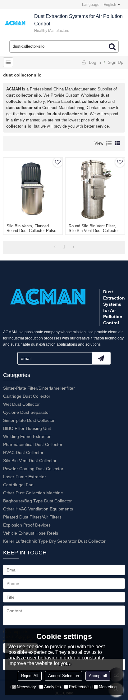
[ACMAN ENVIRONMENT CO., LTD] (15, 23)
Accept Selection (63, 675)
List (108, 143)
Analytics (52, 687)
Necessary (26, 687)
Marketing (108, 687)
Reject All (29, 675)
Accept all (98, 675)
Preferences (80, 687)
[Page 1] (55, 247)
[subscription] (101, 358)
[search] (112, 46)
